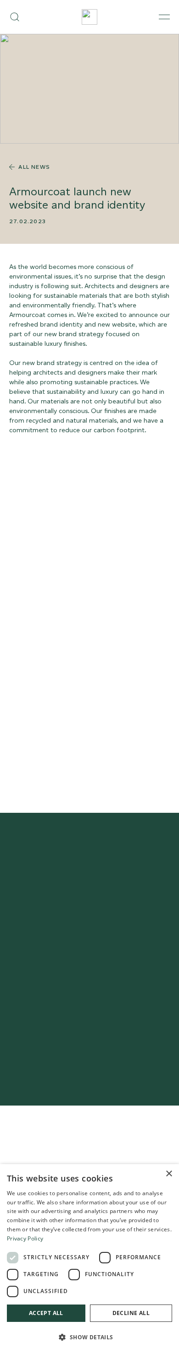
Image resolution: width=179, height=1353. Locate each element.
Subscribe (89, 1002)
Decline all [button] (131, 1313)
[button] (89, 1337)
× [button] (168, 1173)
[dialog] (89, 1258)
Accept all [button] (46, 1313)
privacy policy (49, 1048)
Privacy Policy (25, 1238)
